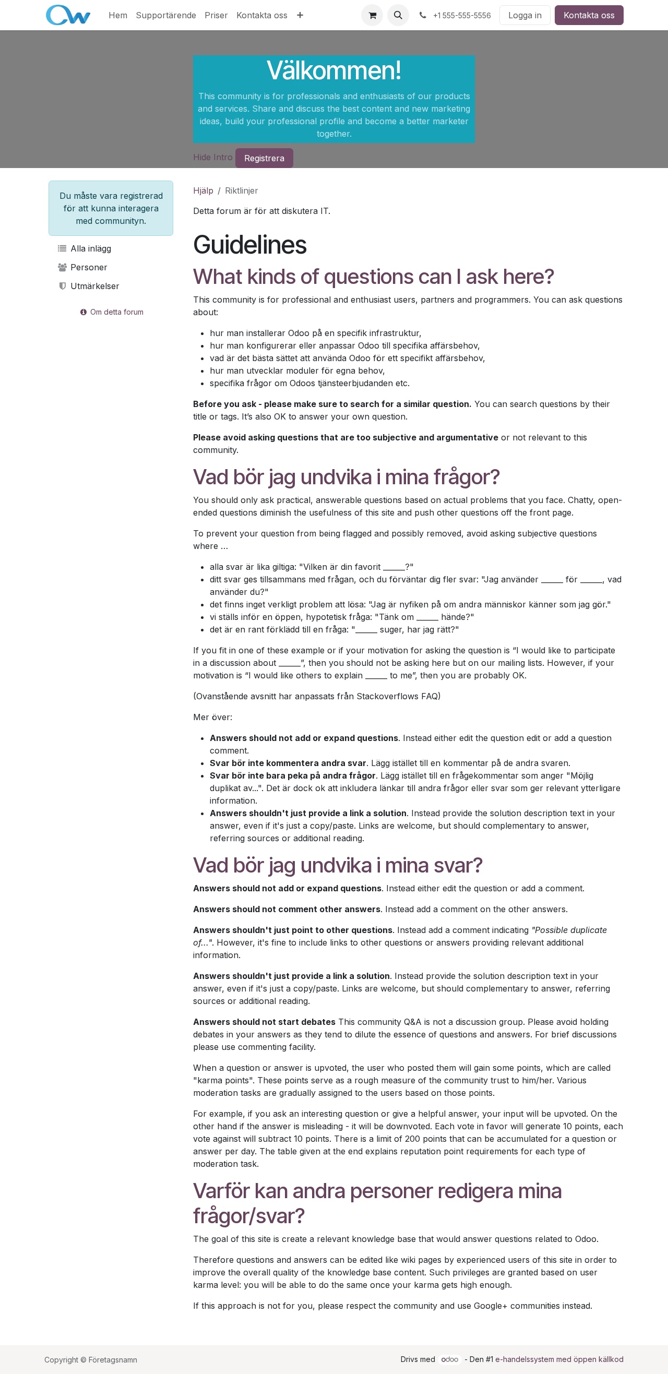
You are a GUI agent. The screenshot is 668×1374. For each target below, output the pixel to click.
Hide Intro (213, 157)
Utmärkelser (94, 286)
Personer (88, 267)
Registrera (264, 158)
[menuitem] (118, 15)
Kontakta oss (589, 15)
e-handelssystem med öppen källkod (559, 1359)
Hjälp (203, 190)
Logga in (525, 15)
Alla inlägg (89, 248)
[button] (398, 15)
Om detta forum (116, 311)
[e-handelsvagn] (372, 15)
